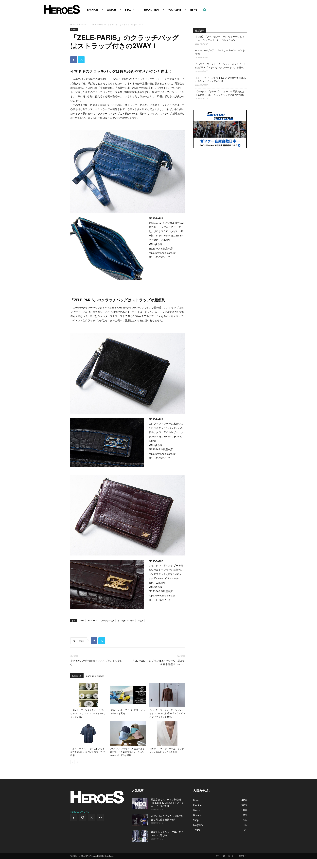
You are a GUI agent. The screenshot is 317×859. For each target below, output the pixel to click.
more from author (95, 676)
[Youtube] (100, 817)
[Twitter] (81, 59)
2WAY (81, 620)
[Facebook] (73, 59)
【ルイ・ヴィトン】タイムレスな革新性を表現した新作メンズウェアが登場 (87, 752)
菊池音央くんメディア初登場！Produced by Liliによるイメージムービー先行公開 (167, 803)
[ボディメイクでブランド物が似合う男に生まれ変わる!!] (140, 820)
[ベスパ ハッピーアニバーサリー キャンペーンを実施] (128, 695)
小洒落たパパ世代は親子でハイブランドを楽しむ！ (96, 662)
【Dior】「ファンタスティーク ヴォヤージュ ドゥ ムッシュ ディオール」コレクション (88, 713)
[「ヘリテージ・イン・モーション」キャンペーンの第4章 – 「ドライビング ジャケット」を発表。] (167, 695)
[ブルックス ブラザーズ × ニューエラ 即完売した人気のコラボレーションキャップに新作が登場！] (128, 733)
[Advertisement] (220, 175)
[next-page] (78, 762)
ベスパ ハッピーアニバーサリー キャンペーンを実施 (220, 52)
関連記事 (77, 676)
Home (73, 24)
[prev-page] (72, 762)
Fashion (83, 24)
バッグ (140, 620)
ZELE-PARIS (93, 620)
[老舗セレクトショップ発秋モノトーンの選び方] (140, 836)
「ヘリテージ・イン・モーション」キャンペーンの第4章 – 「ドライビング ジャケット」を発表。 (167, 713)
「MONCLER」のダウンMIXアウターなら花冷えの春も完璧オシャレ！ (158, 662)
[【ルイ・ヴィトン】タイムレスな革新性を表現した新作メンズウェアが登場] (88, 733)
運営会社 (243, 856)
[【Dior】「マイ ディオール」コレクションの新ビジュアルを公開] (167, 733)
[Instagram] (82, 817)
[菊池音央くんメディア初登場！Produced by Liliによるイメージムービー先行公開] (140, 803)
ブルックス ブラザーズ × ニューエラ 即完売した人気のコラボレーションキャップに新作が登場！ (127, 752)
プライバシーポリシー (226, 856)
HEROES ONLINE (79, 811)
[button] (205, 10)
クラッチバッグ (107, 620)
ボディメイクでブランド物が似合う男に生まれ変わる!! (167, 817)
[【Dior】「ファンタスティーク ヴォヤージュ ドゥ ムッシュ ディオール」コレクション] (88, 695)
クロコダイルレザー (126, 620)
